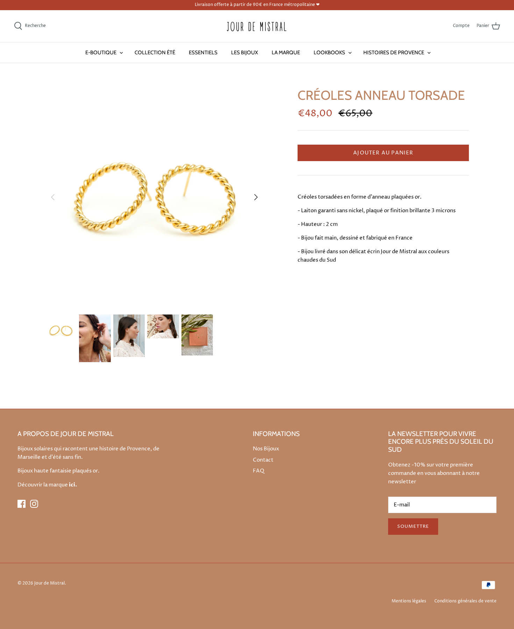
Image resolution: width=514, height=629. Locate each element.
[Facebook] (21, 504)
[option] (154, 197)
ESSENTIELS (203, 52)
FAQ (258, 471)
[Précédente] (52, 197)
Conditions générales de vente (465, 601)
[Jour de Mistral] (257, 26)
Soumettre (413, 526)
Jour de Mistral (49, 583)
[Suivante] (256, 197)
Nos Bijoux (266, 448)
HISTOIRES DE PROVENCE (393, 52)
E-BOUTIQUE (100, 52)
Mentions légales (409, 601)
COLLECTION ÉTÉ (155, 52)
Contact (263, 460)
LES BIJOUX (244, 52)
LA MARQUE (286, 52)
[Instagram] (34, 504)
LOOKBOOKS (329, 52)
